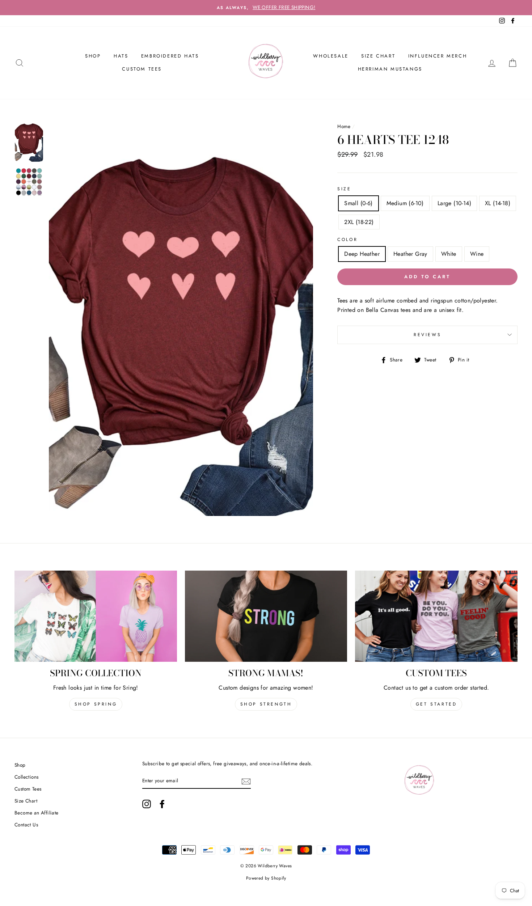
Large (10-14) (454, 203)
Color (347, 239)
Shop (20, 765)
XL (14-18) (497, 203)
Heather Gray (410, 254)
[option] (266, 8)
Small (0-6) (358, 203)
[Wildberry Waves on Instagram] (146, 804)
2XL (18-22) (358, 222)
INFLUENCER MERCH (437, 55)
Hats (121, 55)
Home (344, 126)
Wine (477, 254)
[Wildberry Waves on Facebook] (162, 804)
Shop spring (96, 704)
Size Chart (378, 55)
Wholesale (330, 55)
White (448, 254)
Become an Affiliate (36, 812)
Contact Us (26, 824)
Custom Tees (142, 68)
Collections (26, 776)
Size (344, 189)
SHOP (93, 55)
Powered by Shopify (266, 878)
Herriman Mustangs (390, 68)
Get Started (436, 704)
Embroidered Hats (170, 55)
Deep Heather (362, 254)
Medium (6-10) (405, 203)
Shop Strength (266, 704)
